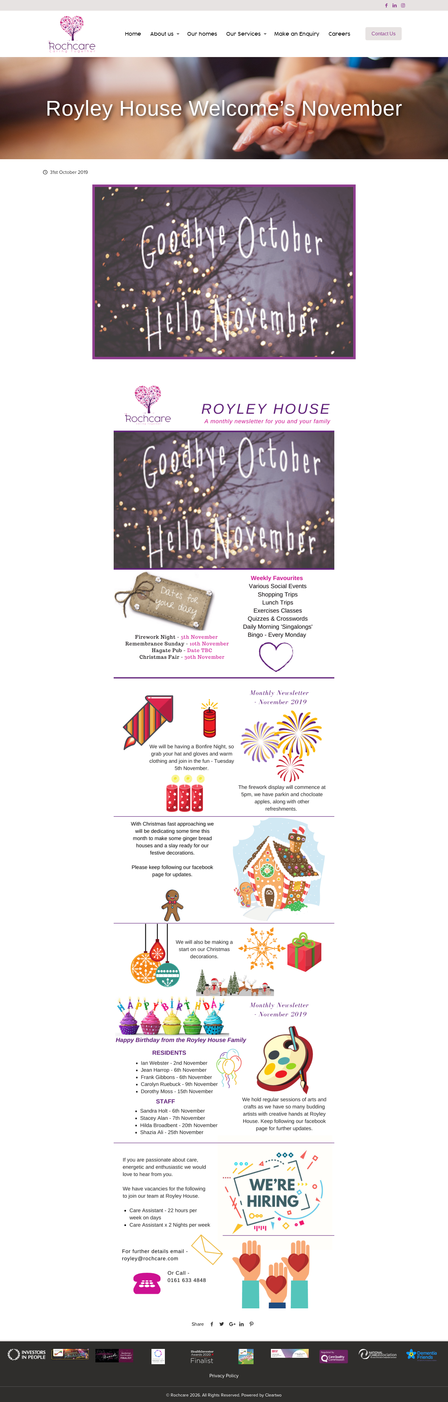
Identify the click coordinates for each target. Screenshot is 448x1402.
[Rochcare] (71, 34)
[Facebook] (386, 5)
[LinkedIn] (395, 5)
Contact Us (384, 33)
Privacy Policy (224, 1375)
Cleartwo (273, 1395)
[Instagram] (403, 5)
